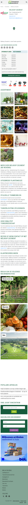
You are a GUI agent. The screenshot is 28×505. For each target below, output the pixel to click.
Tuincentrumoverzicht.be (8, 475)
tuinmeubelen (4, 199)
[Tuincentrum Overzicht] (14, 2)
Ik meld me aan (14, 430)
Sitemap (21, 502)
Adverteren (5, 479)
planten (10, 185)
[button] (14, 28)
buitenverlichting (11, 212)
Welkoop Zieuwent (15, 6)
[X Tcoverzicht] (3, 496)
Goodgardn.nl (5, 477)
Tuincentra (7, 6)
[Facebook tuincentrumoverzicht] (6, 496)
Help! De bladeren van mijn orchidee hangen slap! (13, 388)
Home (2, 6)
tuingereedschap (11, 227)
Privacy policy (23, 500)
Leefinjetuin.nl (5, 472)
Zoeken (14, 411)
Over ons (4, 483)
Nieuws (4, 488)
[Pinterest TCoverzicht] (9, 496)
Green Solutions (16, 500)
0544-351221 (12, 16)
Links (25, 502)
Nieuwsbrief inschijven (7, 481)
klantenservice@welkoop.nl (15, 18)
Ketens (4, 490)
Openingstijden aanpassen (14, 75)
